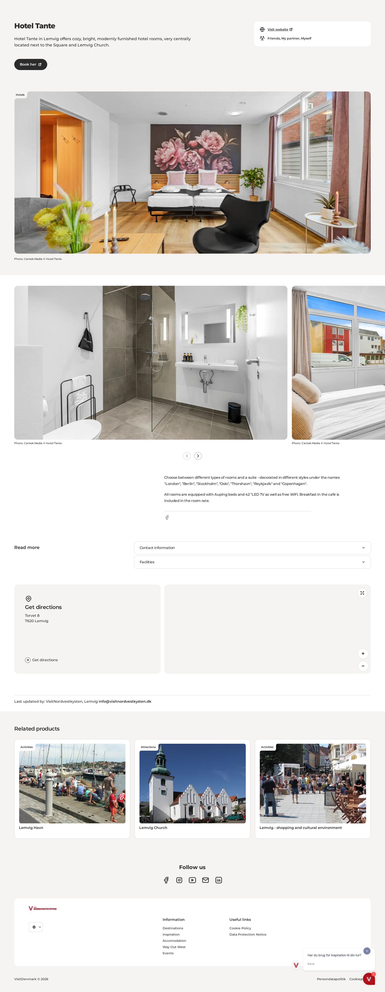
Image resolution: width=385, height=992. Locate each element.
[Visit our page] (166, 880)
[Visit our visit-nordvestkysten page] (219, 880)
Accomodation (174, 941)
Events (168, 953)
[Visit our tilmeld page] (205, 880)
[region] (267, 629)
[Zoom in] (363, 653)
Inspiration (171, 934)
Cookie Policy (240, 928)
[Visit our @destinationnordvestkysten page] (192, 880)
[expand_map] (362, 593)
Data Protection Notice (247, 934)
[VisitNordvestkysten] (43, 908)
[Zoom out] (363, 666)
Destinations (173, 928)
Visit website (278, 29)
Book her (28, 64)
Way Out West (174, 947)
